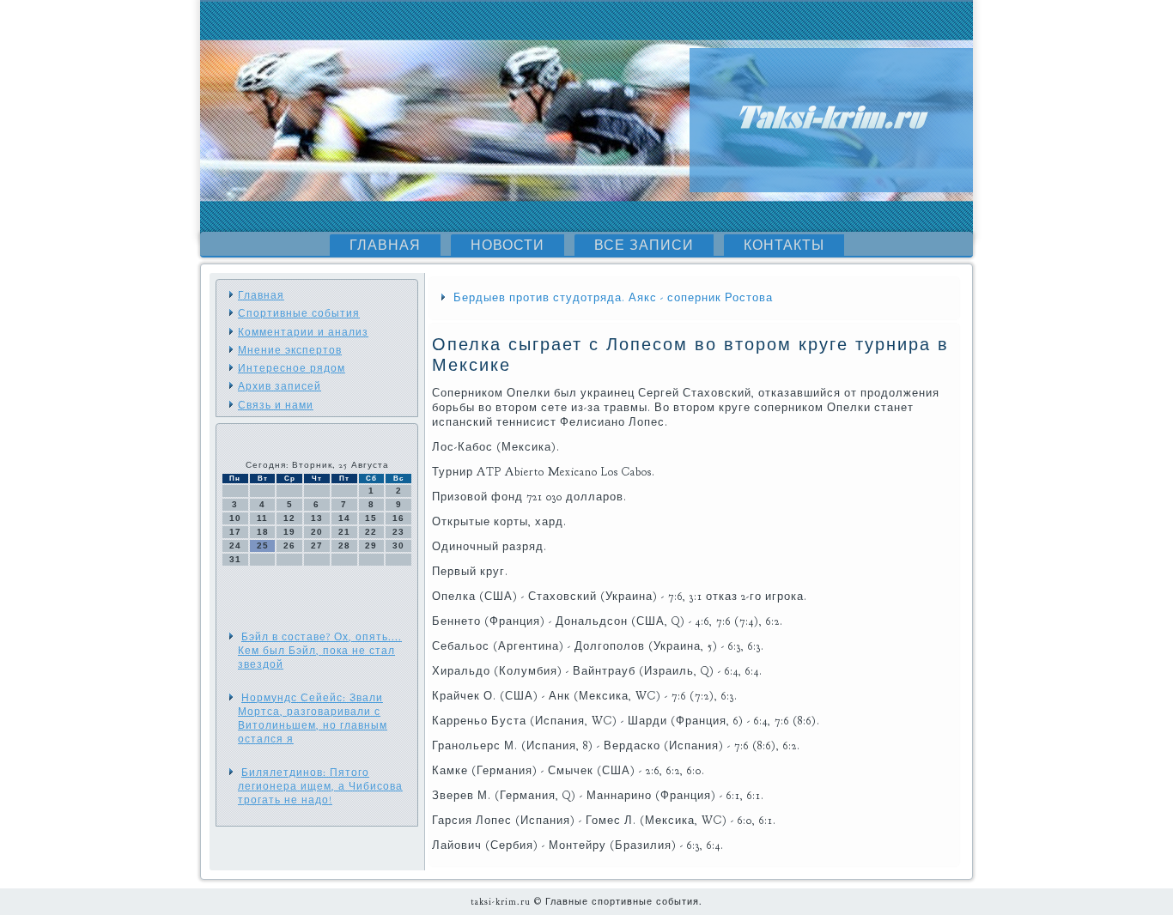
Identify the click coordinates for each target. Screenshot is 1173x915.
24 (235, 545)
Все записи (644, 245)
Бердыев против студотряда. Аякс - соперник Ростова (613, 298)
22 (371, 531)
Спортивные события (299, 313)
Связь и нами (275, 405)
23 (398, 531)
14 (344, 518)
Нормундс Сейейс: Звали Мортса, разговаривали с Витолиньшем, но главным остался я (312, 719)
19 (289, 531)
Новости (507, 245)
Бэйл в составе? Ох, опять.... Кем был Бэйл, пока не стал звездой (320, 651)
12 (289, 518)
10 (235, 518)
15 (371, 518)
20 (317, 531)
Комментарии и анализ (303, 332)
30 (398, 545)
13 (317, 518)
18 (263, 531)
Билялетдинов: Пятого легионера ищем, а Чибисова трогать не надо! (320, 787)
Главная (385, 245)
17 (235, 531)
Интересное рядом (291, 368)
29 (371, 545)
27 (317, 545)
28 (344, 545)
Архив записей (279, 386)
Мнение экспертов (290, 350)
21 (344, 531)
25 (263, 545)
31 (235, 559)
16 (398, 518)
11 (262, 518)
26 (289, 545)
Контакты (784, 245)
